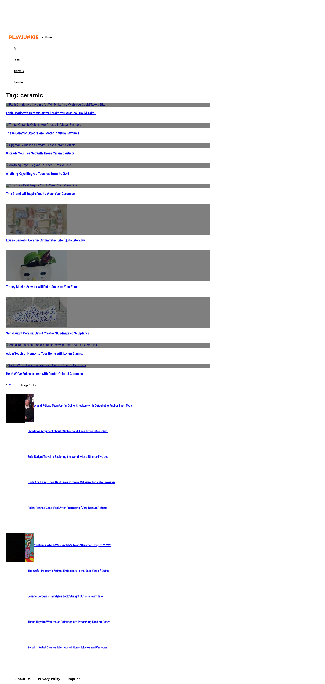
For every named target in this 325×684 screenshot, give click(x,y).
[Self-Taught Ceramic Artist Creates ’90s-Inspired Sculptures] (108, 312)
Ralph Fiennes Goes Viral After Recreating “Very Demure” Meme (67, 508)
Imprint (74, 678)
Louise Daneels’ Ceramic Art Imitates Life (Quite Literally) (45, 240)
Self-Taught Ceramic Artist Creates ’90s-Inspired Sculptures (47, 333)
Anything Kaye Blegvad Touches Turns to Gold (37, 174)
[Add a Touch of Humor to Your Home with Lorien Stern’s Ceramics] (108, 345)
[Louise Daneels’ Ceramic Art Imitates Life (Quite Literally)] (108, 219)
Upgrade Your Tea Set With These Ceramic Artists (40, 153)
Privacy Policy (49, 678)
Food (17, 60)
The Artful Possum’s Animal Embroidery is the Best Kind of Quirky (68, 571)
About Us (23, 678)
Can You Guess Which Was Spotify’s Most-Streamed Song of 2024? (69, 545)
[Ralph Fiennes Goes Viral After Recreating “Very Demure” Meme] (15, 408)
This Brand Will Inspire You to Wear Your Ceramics (40, 194)
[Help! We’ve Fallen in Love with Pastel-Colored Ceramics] (108, 366)
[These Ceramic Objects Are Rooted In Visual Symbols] (108, 125)
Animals (19, 71)
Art (15, 48)
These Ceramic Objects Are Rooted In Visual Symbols (42, 133)
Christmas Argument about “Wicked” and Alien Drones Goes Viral (68, 431)
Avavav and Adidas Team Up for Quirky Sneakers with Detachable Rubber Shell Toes (80, 405)
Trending (19, 82)
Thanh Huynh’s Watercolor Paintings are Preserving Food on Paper (69, 622)
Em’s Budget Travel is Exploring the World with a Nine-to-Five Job (68, 457)
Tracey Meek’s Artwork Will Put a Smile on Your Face (42, 287)
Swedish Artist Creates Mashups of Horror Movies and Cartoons (67, 647)
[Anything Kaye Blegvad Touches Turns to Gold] (108, 165)
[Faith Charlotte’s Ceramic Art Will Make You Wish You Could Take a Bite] (108, 105)
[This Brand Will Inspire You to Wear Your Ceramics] (108, 186)
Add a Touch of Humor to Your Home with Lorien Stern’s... (45, 353)
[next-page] (17, 386)
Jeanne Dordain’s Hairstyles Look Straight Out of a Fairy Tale (65, 596)
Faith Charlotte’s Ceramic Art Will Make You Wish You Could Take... (51, 113)
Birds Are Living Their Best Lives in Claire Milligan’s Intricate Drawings (71, 482)
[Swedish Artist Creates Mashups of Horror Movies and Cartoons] (15, 547)
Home (48, 37)
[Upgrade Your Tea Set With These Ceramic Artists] (108, 145)
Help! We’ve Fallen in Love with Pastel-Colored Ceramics (44, 374)
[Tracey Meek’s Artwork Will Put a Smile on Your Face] (108, 265)
